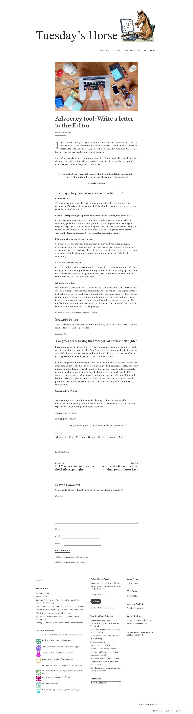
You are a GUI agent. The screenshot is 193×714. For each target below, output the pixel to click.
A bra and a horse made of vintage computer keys (120, 466)
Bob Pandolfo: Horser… (50, 665)
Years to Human (48, 647)
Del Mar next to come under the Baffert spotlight (74, 466)
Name (57, 529)
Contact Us (116, 50)
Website (58, 543)
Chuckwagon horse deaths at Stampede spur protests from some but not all (105, 623)
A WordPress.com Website (148, 704)
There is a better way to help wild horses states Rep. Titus (59, 610)
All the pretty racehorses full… (70, 690)
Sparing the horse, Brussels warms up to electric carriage (59, 623)
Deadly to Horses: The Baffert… (72, 665)
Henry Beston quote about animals (104, 658)
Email (57, 536)
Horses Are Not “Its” (132, 50)
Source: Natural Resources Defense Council (76, 313)
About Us (103, 50)
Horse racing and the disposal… (61, 640)
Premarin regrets (97, 642)
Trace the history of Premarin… (73, 635)
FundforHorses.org (135, 608)
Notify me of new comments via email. (72, 557)
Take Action (66, 452)
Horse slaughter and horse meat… (62, 653)
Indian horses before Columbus (103, 649)
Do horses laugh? (54, 683)
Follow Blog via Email (99, 579)
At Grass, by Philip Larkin (46, 593)
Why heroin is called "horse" (102, 645)
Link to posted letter (81, 328)
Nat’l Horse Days (150, 50)
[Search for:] (46, 580)
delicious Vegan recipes (136, 623)
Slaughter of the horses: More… (63, 659)
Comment (60, 496)
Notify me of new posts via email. (70, 562)
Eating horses (41, 597)
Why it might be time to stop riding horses (53, 613)
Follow (96, 601)
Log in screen (132, 583)
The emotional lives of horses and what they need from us (60, 606)
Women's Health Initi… (50, 635)
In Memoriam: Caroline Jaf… (60, 677)
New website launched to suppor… (69, 647)
